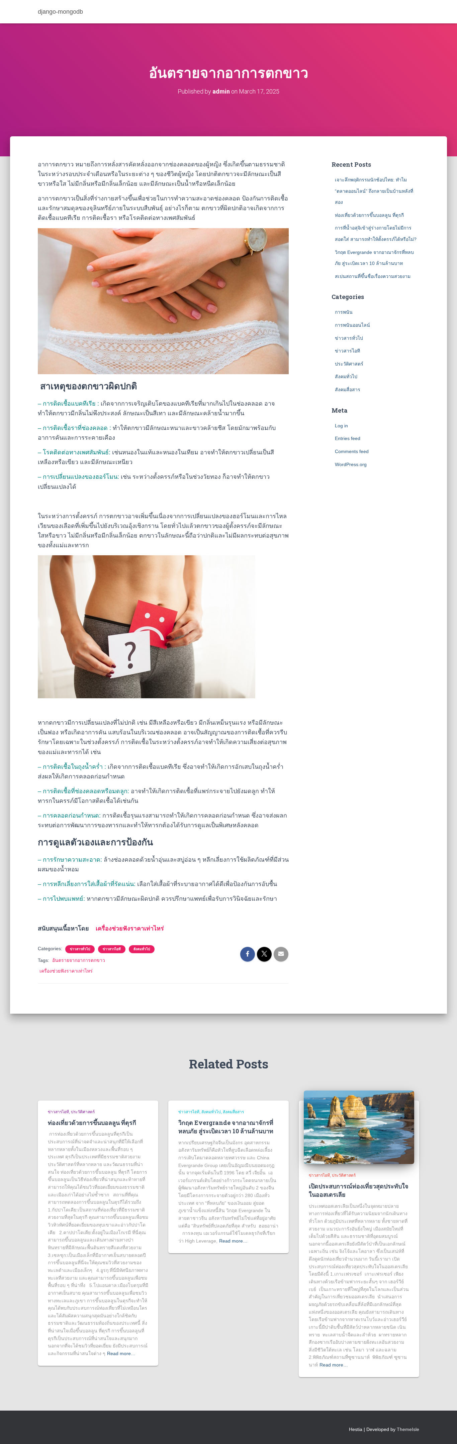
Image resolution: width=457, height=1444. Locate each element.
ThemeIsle (408, 1429)
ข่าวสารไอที (112, 949)
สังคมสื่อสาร (347, 389)
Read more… (121, 1353)
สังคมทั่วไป (141, 949)
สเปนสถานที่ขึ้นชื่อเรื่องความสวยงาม (372, 276)
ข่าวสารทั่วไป (80, 949)
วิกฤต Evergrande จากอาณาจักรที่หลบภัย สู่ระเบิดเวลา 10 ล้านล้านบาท (225, 1127)
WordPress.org (351, 464)
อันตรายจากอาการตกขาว (78, 960)
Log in (341, 425)
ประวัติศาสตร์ (349, 364)
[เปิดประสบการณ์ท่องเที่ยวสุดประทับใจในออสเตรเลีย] (359, 1127)
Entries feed (347, 438)
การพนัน (344, 312)
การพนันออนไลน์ (352, 325)
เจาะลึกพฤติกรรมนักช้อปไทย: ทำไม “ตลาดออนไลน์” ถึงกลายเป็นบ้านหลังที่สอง (374, 191)
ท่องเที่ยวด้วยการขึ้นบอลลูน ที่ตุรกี (369, 215)
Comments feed (352, 451)
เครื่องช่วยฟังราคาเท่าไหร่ (130, 928)
